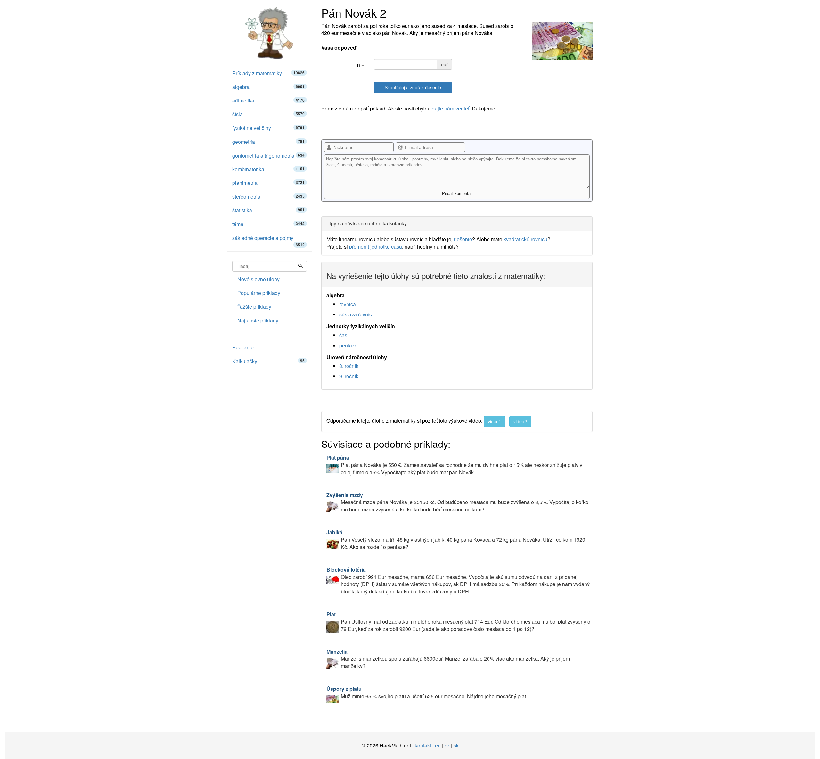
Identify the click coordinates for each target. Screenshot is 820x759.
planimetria (268, 182)
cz (447, 745)
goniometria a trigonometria (268, 155)
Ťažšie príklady (254, 306)
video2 (520, 421)
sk (456, 745)
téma (268, 224)
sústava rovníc (355, 314)
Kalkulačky (268, 361)
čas (343, 335)
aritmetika (268, 100)
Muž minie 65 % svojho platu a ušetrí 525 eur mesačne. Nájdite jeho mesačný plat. (426, 692)
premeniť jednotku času (375, 246)
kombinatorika (268, 169)
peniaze (348, 345)
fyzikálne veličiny (268, 128)
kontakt (423, 745)
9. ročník (348, 376)
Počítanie (243, 347)
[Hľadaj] (300, 266)
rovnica (347, 304)
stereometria (268, 196)
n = (360, 64)
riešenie (463, 239)
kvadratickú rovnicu (525, 239)
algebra (268, 87)
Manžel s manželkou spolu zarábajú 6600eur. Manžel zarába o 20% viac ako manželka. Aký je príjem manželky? (448, 659)
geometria (268, 141)
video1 (494, 421)
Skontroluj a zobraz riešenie (413, 87)
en (438, 745)
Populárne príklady (258, 293)
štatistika (268, 210)
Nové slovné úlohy (258, 279)
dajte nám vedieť (450, 108)
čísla (268, 114)
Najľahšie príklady (257, 320)
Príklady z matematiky (268, 73)
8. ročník (348, 366)
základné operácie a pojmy (268, 239)
